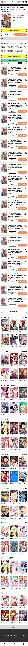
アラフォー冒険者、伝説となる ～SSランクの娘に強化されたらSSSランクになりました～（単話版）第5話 (17, 117)
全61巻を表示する (14, 311)
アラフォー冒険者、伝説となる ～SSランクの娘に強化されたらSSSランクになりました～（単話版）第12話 (17, 202)
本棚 (23, 644)
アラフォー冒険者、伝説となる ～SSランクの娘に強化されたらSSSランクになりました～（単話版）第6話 (17, 129)
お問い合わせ (16, 635)
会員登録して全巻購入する (14, 56)
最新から (25, 63)
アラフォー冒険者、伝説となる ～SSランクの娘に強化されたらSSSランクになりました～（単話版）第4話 (17, 105)
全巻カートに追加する (14, 60)
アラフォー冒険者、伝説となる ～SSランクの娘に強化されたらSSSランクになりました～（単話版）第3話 (17, 93)
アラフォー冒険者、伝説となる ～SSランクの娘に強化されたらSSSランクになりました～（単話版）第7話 (17, 141)
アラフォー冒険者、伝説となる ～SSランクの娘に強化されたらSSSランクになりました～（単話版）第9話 (17, 166)
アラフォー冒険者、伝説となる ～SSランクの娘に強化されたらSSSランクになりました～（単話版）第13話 (17, 214)
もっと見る (24, 317)
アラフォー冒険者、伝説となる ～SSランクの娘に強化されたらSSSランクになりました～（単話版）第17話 (17, 263)
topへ (14, 627)
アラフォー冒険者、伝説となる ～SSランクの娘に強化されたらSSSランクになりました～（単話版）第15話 (17, 239)
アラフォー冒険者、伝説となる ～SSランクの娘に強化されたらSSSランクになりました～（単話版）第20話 (17, 300)
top (5, 644)
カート (14, 644)
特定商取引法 (20, 633)
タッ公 (17, 15)
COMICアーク (20, 19)
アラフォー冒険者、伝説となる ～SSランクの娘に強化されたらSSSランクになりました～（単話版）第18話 (17, 275)
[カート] (26, 2)
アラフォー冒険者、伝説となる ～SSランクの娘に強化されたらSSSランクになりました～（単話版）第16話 (17, 251)
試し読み (7, 34)
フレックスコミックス (20, 17)
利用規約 (14, 633)
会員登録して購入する (14, 30)
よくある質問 (7, 633)
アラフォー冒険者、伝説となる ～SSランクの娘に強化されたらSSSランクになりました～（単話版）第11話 (17, 190)
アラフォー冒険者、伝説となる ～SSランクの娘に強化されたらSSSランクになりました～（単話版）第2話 (17, 81)
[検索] (23, 2)
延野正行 (22, 15)
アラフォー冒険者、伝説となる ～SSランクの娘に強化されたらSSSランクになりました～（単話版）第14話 (17, 227)
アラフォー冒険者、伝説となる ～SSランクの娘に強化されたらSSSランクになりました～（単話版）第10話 (17, 178)
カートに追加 (20, 34)
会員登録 (18, 2)
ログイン (13, 2)
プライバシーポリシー (7, 635)
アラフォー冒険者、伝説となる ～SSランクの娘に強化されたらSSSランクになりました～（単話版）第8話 (17, 154)
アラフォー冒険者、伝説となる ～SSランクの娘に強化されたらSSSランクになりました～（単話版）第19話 (17, 288)
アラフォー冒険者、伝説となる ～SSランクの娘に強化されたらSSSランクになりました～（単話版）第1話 (17, 68)
